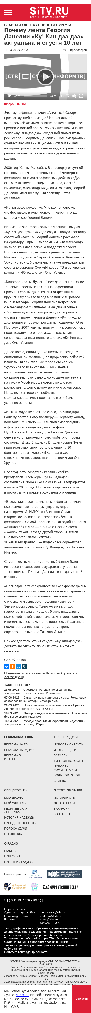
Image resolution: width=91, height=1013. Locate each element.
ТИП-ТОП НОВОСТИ (68, 761)
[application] (45, 77)
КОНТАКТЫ (62, 814)
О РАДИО (11, 843)
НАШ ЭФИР (12, 856)
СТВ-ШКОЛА (13, 834)
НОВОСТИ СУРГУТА (68, 744)
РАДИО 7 (10, 851)
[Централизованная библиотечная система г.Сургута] (66, 874)
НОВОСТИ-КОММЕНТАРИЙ (65, 768)
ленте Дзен (13, 677)
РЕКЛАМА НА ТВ (16, 744)
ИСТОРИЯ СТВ (64, 797)
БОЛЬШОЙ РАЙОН (67, 775)
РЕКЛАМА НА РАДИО (19, 750)
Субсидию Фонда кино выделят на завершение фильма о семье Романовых (38, 691)
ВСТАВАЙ (61, 755)
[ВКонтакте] (6, 666)
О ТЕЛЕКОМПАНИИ (68, 790)
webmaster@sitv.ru (53, 912)
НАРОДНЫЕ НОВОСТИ (20, 823)
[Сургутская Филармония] (37, 874)
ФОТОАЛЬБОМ (64, 803)
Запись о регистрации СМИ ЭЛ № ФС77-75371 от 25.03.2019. (51, 963)
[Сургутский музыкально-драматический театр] (62, 886)
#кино (21, 104)
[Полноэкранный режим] (81, 96)
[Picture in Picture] (67, 96)
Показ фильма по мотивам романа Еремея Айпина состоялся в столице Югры (44, 707)
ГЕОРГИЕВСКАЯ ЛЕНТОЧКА (16, 810)
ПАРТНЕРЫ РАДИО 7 (19, 862)
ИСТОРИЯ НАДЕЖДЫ (19, 817)
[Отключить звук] (74, 96)
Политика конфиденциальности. (26, 952)
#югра (9, 104)
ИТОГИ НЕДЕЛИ (65, 750)
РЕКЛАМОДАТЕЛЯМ (19, 737)
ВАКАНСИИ (62, 808)
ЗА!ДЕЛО (60, 780)
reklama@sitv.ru (51, 916)
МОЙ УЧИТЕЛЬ (15, 803)
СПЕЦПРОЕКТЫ (16, 790)
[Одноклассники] (12, 666)
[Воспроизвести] (45, 76)
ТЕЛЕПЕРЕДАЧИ (66, 737)
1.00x (61, 96)
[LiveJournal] (24, 666)
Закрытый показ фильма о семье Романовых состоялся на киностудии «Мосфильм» (45, 699)
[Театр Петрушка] (37, 886)
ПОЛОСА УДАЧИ (15, 828)
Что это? (22, 995)
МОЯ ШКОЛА (13, 797)
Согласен (82, 998)
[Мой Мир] (18, 666)
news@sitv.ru (49, 919)
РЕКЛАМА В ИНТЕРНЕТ (12, 757)
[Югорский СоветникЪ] (17, 886)
